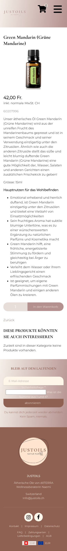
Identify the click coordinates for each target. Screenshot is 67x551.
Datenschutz (52, 526)
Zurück (8, 320)
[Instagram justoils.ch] (28, 517)
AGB (49, 535)
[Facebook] (38, 517)
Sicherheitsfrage (33, 387)
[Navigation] (58, 9)
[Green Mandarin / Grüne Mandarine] (33, 88)
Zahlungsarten (37, 532)
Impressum (31, 526)
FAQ (20, 532)
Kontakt (14, 526)
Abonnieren (33, 403)
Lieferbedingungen (28, 535)
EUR (47, 543)
